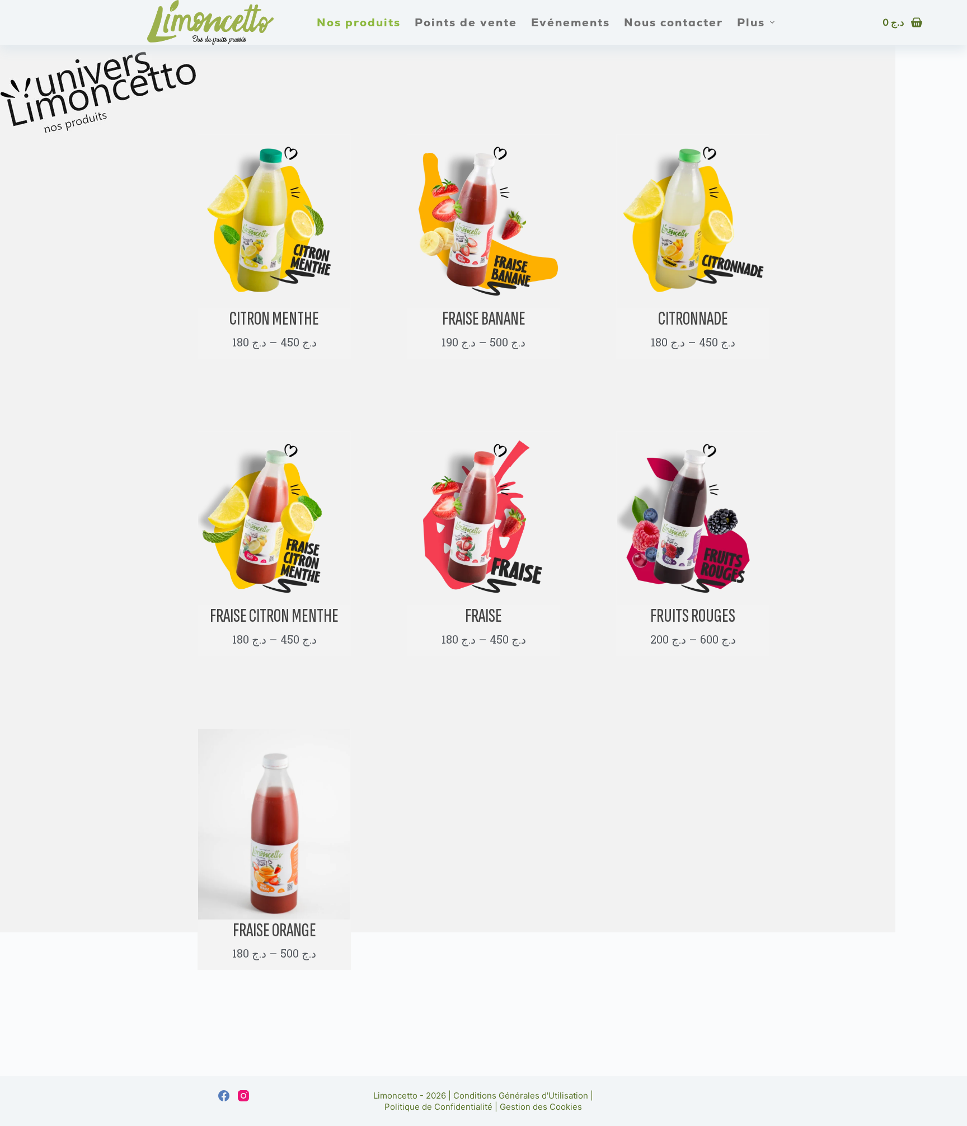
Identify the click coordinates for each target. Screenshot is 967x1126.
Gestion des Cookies (541, 1106)
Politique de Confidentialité (438, 1106)
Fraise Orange (274, 930)
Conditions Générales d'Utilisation (520, 1095)
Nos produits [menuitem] (359, 22)
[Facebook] (223, 1095)
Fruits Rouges (692, 615)
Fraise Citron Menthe (274, 615)
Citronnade (693, 318)
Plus (751, 22)
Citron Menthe (274, 318)
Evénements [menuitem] (570, 22)
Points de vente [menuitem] (466, 22)
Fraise (483, 615)
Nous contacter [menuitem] (673, 22)
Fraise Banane (483, 318)
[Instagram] (243, 1095)
